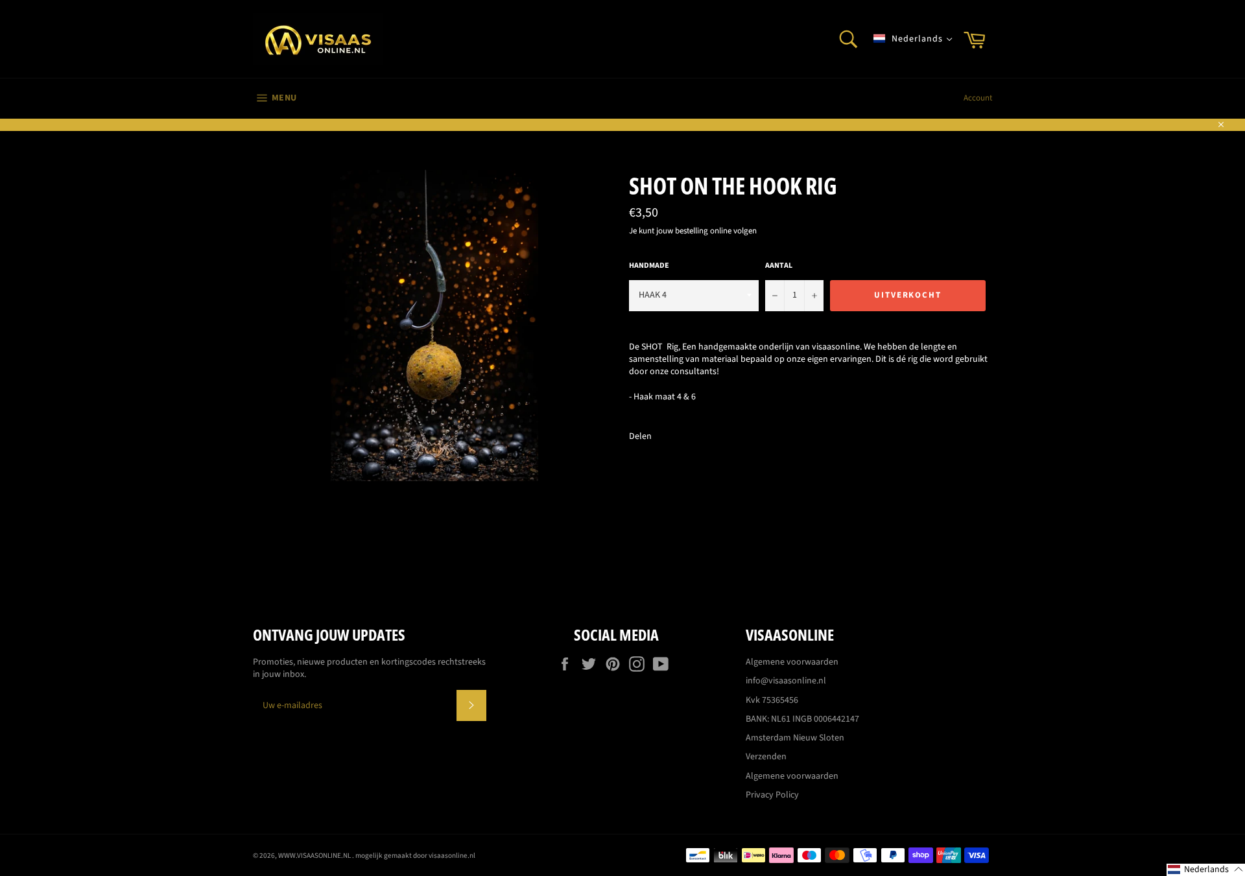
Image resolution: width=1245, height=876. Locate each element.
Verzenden (766, 756)
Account (978, 98)
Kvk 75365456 (772, 700)
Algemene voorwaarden (792, 662)
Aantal (778, 266)
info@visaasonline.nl (786, 680)
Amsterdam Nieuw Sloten (795, 737)
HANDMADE (649, 266)
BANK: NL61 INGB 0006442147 (802, 719)
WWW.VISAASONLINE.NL (315, 855)
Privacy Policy (772, 794)
